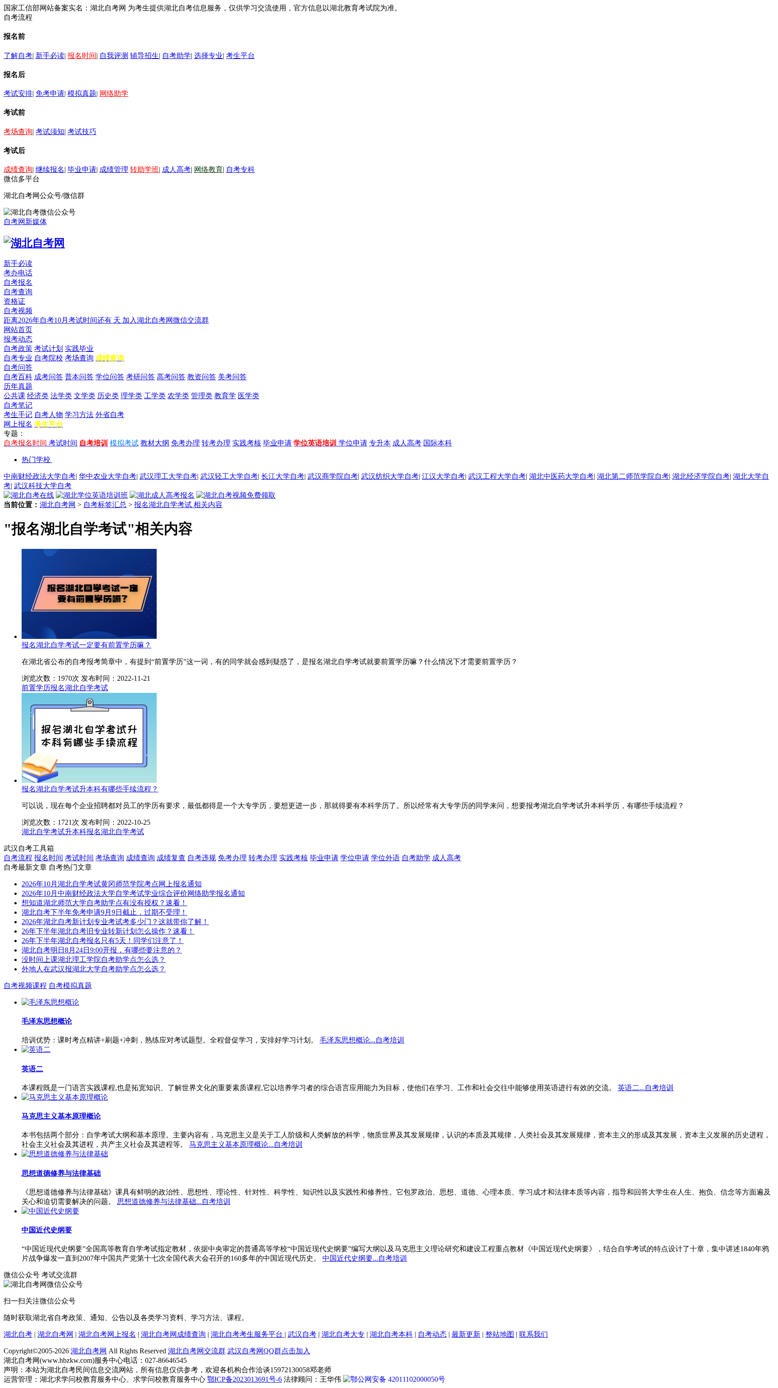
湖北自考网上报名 (107, 1334)
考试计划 (48, 348)
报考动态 (18, 339)
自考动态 (432, 1334)
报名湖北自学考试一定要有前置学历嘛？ (86, 645)
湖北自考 (18, 1334)
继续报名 (50, 169)
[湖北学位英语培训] (92, 495)
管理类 (202, 396)
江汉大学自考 (443, 476)
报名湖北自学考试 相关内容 (178, 504)
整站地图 (499, 1334)
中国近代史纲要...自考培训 (364, 1258)
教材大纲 (154, 443)
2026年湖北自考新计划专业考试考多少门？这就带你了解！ (115, 921)
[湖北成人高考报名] (162, 495)
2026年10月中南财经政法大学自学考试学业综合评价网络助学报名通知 (133, 893)
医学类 (248, 396)
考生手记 (18, 414)
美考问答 (232, 377)
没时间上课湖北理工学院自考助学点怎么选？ (94, 959)
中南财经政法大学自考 (40, 476)
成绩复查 (171, 858)
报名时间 (82, 55)
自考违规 (201, 858)
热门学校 (36, 459)
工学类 (155, 396)
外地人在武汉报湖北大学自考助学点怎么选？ (94, 969)
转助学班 (144, 169)
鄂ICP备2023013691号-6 (244, 1379)
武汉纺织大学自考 (390, 476)
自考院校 (48, 358)
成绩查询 (18, 169)
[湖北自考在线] (29, 495)
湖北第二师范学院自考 (633, 476)
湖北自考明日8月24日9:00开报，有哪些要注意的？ (102, 950)
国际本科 (437, 443)
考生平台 (240, 55)
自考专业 (18, 358)
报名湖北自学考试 (79, 688)
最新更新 (466, 1334)
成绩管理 (114, 169)
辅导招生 (144, 55)
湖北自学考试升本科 (54, 831)
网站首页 (18, 329)
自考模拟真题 (70, 985)
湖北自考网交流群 (197, 1351)
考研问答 (140, 377)
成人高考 (176, 169)
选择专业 (208, 55)
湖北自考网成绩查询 (173, 1334)
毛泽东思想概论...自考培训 (362, 1040)
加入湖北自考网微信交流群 (165, 320)
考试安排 (18, 93)
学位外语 (385, 858)
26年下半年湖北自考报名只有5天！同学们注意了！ (103, 940)
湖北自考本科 (391, 1334)
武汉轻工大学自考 (229, 476)
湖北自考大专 (343, 1334)
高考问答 (171, 377)
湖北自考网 (58, 504)
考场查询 (18, 131)
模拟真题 (82, 93)
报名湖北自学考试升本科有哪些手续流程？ (90, 789)
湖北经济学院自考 (701, 476)
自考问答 (18, 367)
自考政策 (18, 348)
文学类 (84, 396)
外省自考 (109, 414)
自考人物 (48, 414)
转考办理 (216, 443)
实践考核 (246, 443)
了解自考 (18, 55)
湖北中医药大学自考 (561, 476)
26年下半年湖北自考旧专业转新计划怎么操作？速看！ (108, 931)
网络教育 (208, 169)
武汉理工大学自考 (168, 476)
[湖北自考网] (34, 243)
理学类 (131, 396)
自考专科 (240, 169)
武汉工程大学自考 (497, 476)
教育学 (225, 396)
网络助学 (114, 93)
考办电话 (18, 273)
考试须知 (50, 131)
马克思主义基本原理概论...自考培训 (246, 1144)
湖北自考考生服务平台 (248, 1334)
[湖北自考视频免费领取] (236, 495)
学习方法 (79, 414)
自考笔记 (18, 405)
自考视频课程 (25, 985)
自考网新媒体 (25, 221)
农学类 (178, 396)
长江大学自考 (282, 476)
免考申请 (50, 93)
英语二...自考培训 (646, 1088)
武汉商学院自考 (333, 476)
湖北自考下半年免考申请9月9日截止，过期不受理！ (104, 912)
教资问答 (201, 377)
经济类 (38, 396)
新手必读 (50, 55)
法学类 (61, 396)
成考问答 (48, 377)
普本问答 (79, 377)
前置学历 (36, 688)
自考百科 (18, 377)
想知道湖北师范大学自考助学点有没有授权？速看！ (104, 903)
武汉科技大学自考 (43, 486)
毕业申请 (82, 169)
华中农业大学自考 (107, 476)
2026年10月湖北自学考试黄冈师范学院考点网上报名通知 (112, 884)
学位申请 (353, 443)
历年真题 (18, 386)
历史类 (108, 396)
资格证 (14, 301)
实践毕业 (79, 348)
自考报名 (18, 282)
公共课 (14, 396)
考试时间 (63, 443)
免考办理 (185, 443)
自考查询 (18, 292)
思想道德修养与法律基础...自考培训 (174, 1201)
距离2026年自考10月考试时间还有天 (63, 320)
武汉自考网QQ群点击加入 (268, 1351)
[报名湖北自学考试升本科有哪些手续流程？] (89, 780)
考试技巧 (82, 131)
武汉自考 (302, 1334)
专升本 (380, 443)
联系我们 (533, 1334)
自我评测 (114, 55)
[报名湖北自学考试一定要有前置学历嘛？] (89, 636)
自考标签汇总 (105, 504)
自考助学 (176, 55)
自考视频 (18, 310)
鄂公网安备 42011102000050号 (397, 1379)
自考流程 (18, 858)
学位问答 (109, 377)
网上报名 (18, 424)
